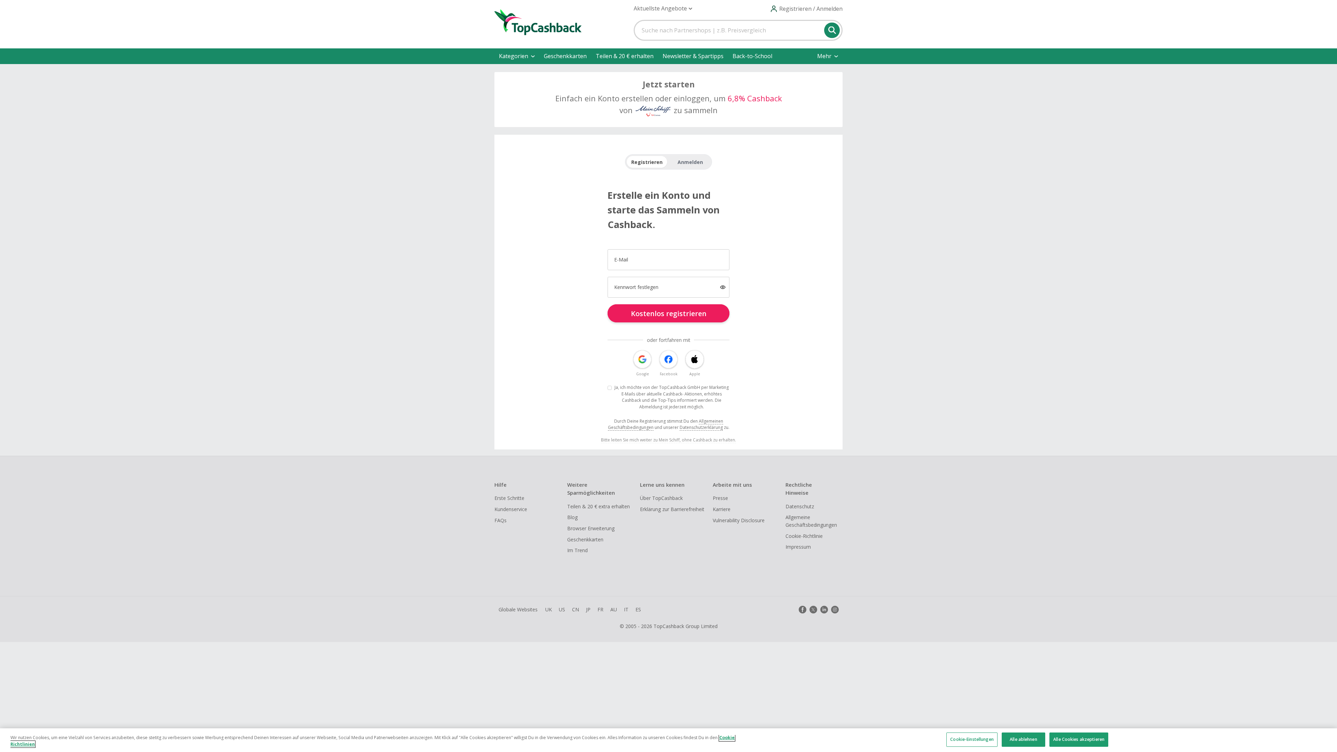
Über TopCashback (661, 498)
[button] (663, 8)
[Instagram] (835, 609)
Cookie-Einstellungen (971, 739)
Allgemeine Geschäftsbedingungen (811, 521)
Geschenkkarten (565, 56)
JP (588, 609)
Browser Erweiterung (591, 528)
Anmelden (690, 162)
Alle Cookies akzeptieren (1078, 739)
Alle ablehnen (1023, 739)
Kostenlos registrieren (668, 313)
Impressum (798, 546)
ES (638, 609)
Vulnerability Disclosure (739, 520)
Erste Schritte (509, 498)
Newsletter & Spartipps (693, 56)
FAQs (500, 520)
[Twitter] (813, 609)
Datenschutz (799, 506)
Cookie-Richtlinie (804, 536)
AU (613, 609)
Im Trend (577, 550)
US (562, 609)
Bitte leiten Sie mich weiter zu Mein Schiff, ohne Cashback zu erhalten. (668, 440)
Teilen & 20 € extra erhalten (598, 506)
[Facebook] (802, 609)
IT (626, 609)
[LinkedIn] (824, 609)
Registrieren (647, 162)
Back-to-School (752, 56)
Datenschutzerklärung (701, 427)
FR (600, 609)
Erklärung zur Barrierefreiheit (672, 509)
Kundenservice (510, 509)
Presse (720, 498)
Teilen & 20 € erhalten (625, 56)
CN (575, 609)
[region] (668, 740)
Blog (572, 517)
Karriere (721, 509)
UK (548, 609)
